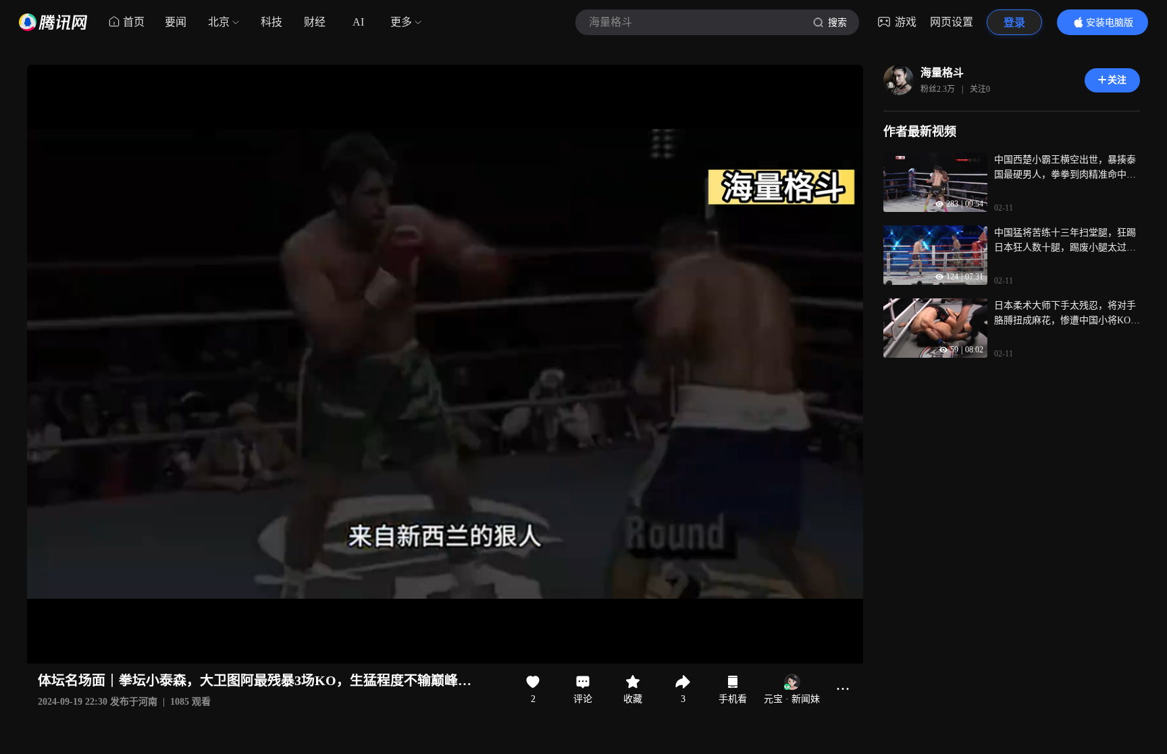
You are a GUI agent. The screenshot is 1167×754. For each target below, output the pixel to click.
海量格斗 (942, 72)
